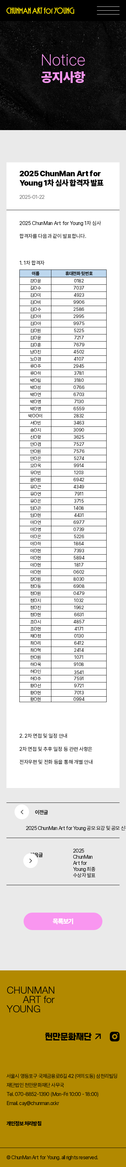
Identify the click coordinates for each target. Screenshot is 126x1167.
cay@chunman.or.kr (38, 1103)
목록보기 (63, 921)
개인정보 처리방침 (23, 1124)
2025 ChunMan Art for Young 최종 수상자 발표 (84, 863)
